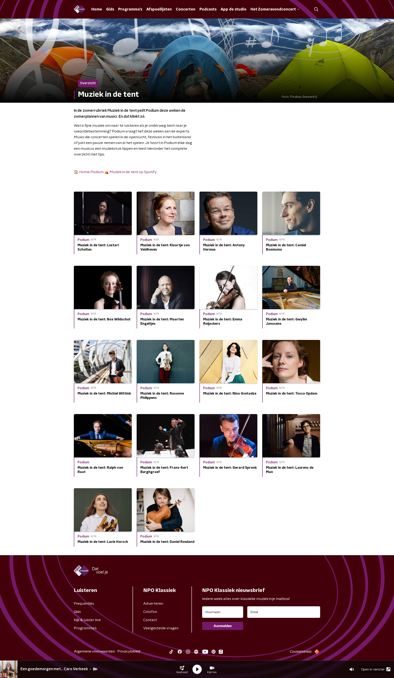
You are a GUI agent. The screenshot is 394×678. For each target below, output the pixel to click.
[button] (182, 669)
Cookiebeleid (301, 652)
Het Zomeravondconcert (273, 9)
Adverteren (153, 603)
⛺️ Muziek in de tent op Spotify (130, 172)
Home (96, 9)
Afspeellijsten (159, 9)
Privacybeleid (128, 651)
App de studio (233, 9)
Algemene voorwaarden (94, 651)
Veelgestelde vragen (161, 628)
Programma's (130, 9)
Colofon (150, 612)
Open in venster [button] (373, 669)
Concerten (185, 9)
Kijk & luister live (87, 620)
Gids (110, 9)
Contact (150, 620)
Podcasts (207, 9)
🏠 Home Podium (88, 172)
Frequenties (84, 603)
